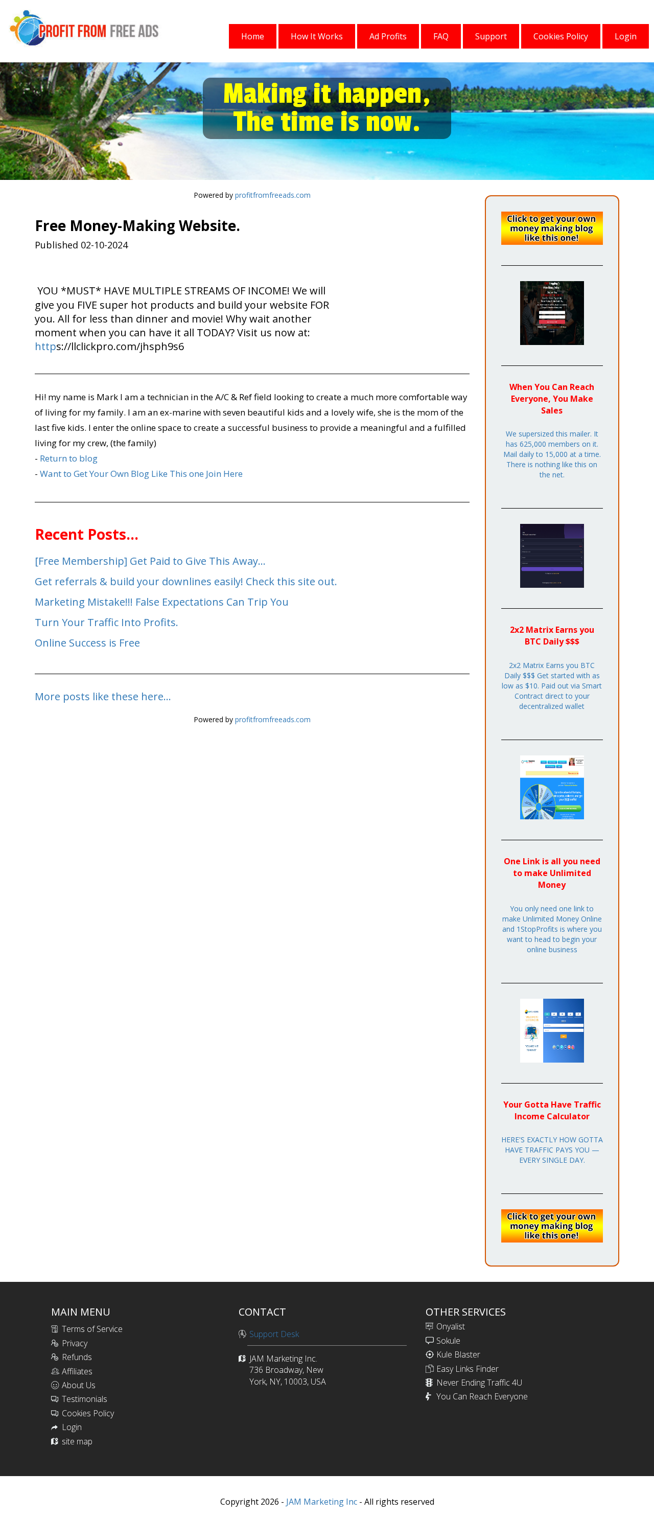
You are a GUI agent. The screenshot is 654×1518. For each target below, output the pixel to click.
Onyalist (450, 1326)
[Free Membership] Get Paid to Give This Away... (150, 561)
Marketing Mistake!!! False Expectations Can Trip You (162, 602)
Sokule (448, 1340)
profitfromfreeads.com (273, 195)
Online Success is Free (87, 643)
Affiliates (77, 1371)
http (45, 346)
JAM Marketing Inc (320, 1501)
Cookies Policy (88, 1413)
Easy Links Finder (467, 1368)
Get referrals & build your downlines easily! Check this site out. (186, 581)
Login (72, 1427)
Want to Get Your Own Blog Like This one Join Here (141, 473)
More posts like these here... (103, 696)
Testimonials (84, 1399)
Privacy (74, 1343)
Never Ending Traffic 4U (479, 1382)
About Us (79, 1385)
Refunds (77, 1357)
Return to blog (69, 458)
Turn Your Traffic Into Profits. (106, 622)
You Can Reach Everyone (482, 1396)
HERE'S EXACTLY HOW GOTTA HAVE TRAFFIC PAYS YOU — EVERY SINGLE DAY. (552, 1150)
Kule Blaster (458, 1354)
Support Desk (274, 1334)
